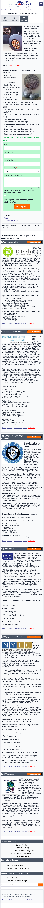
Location (9, 323)
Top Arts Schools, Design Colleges (19, 868)
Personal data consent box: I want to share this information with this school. (19, 191)
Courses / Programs (11, 220)
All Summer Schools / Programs (22, 851)
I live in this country (10, 168)
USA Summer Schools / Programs (22, 853)
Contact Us (31, 323)
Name (6, 144)
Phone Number (8, 160)
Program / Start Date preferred (14, 175)
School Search (6, 10)
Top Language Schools (15, 865)
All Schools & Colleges (22, 848)
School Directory (22, 845)
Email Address (9, 152)
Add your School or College (17, 881)
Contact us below (14, 65)
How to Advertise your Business (18, 878)
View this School (34, 242)
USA (29, 10)
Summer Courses (19, 10)
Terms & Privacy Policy (18, 900)
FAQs (8, 900)
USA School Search (22, 856)
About (6, 218)
